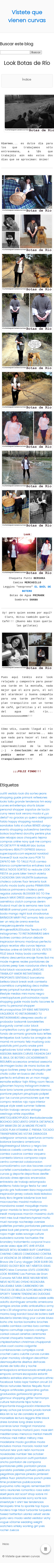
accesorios (19, 1061)
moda (29, 925)
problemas (14, 1482)
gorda (4, 1190)
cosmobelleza (21, 1170)
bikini (46, 933)
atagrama (19, 1310)
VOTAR (27, 1134)
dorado (5, 1178)
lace (3, 1090)
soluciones (19, 1498)
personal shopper (12, 809)
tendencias (36, 1502)
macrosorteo (9, 1202)
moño (46, 1218)
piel (16, 1230)
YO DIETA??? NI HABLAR (15, 845)
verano (25, 1110)
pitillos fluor (7, 1478)
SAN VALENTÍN (24, 877)
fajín (25, 1082)
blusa (49, 1318)
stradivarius (41, 913)
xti (20, 949)
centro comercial (11, 1162)
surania (19, 1238)
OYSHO (25, 1282)
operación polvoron (13, 1458)
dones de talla (10, 1366)
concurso (34, 909)
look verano (24, 813)
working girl (30, 1526)
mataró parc (31, 1430)
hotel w (36, 1402)
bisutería (6, 1318)
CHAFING (6, 1254)
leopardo (37, 989)
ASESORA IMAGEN (11, 1053)
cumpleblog (23, 985)
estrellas (16, 1378)
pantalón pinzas (35, 1466)
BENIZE (36, 825)
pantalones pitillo (11, 1466)
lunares (18, 1090)
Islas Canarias (17, 1270)
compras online (10, 841)
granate (30, 1033)
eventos (33, 921)
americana (45, 1302)
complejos (28, 1350)
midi (14, 1438)
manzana (38, 1426)
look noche (20, 857)
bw (44, 1146)
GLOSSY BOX (17, 1266)
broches (42, 1322)
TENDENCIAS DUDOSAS (35, 1294)
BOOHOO (6, 1122)
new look (44, 905)
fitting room (37, 1082)
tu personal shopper (21, 1005)
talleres (40, 1106)
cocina (19, 1346)
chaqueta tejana (35, 837)
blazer (40, 805)
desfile (44, 1174)
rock (45, 1230)
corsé (40, 1350)
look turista (22, 1037)
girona (37, 1394)
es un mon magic (37, 1078)
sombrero (6, 849)
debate (38, 937)
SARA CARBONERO (27, 1286)
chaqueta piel (41, 1070)
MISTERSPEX (41, 1009)
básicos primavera (13, 889)
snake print (35, 1045)
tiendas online (9, 949)
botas (41, 845)
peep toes (17, 965)
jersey (4, 989)
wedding (27, 1522)
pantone (6, 1094)
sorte (37, 1498)
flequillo (37, 1386)
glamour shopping (12, 1398)
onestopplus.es (10, 997)
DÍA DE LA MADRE (23, 1126)
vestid (27, 1518)
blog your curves (33, 1318)
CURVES (38, 1258)
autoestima (31, 829)
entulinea (38, 865)
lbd (46, 957)
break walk (26, 981)
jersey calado (24, 1194)
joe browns (24, 1410)
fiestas (26, 1386)
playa (4, 945)
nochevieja (26, 1222)
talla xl (18, 825)
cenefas (25, 1334)
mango (13, 913)
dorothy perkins (33, 833)
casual (14, 1334)
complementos (20, 865)
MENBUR (5, 909)
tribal (21, 1510)
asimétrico (7, 901)
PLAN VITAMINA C (20, 1130)
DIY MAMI (6, 1126)
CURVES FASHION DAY (37, 1053)
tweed (4, 1514)
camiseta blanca (11, 1158)
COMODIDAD (31, 1254)
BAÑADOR (6, 917)
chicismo (39, 1338)
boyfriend (16, 833)
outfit (3, 793)
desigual (36, 1029)
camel (18, 1025)
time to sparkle (24, 1506)
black (14, 981)
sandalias (6, 825)
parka (30, 885)
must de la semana (24, 905)
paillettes (6, 1226)
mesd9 (47, 1434)
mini (24, 993)
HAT (28, 1266)
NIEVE (3, 1282)
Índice (26, 79)
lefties (47, 1033)
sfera (43, 965)
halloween (22, 1190)
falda (4, 821)
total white (24, 1049)
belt (51, 1314)
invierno (45, 1086)
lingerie (18, 1198)
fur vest (42, 1186)
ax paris (14, 873)
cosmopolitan (41, 1170)
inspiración (7, 1194)
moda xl (37, 813)
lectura (19, 1418)
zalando (16, 893)
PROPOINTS (7, 977)
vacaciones (23, 969)
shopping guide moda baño (19, 1001)
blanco (40, 849)
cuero (15, 1354)
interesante (42, 1406)
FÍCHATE (40, 1126)
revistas (17, 1102)
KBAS (30, 1009)
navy (25, 841)
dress (15, 1178)
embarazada (27, 1370)
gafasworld (24, 1394)
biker (23, 873)
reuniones (13, 1490)
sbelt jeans (7, 1494)
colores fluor (20, 881)
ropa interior (37, 1102)
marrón (28, 1214)
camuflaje (16, 1330)
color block (30, 1025)
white (16, 1114)
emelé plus (44, 1370)
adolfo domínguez (12, 1302)
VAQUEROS (7, 1013)
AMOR (18, 973)
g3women (7, 1086)
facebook (6, 1382)
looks (3, 801)
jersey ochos (8, 1410)
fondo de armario (12, 1033)
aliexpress (27, 1017)
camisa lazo (30, 1326)
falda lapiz (21, 1382)
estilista (5, 1378)
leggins (30, 1418)
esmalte (5, 1082)
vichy (47, 1518)
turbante (32, 1510)
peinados (47, 1226)
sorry (30, 1498)
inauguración (25, 1406)
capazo (29, 1330)
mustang (38, 1041)
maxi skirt (47, 1430)
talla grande (16, 801)
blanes (17, 1318)
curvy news (7, 813)
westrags (6, 1114)
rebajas (11, 837)
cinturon (26, 937)
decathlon (41, 1358)
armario (47, 1138)
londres (13, 1422)
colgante (30, 1346)
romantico (28, 1490)
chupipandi (43, 1342)
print (16, 1045)
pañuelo (31, 1470)
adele (42, 1298)
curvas (34, 1354)
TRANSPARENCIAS (11, 1134)
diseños (27, 1362)
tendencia (32, 801)
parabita (6, 1470)
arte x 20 (5, 1310)
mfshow (5, 1438)
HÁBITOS (37, 1266)
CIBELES (17, 1254)
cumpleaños (8, 1029)
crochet (5, 1354)
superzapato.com (12, 853)
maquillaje (32, 1206)
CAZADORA (7, 877)
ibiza (33, 1190)
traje (14, 1510)
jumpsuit (14, 989)
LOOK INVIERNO (10, 1274)
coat (10, 1346)
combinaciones (10, 1350)
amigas (5, 1306)
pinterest (42, 1474)
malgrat (25, 1426)
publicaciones (31, 1482)
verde (4, 1246)
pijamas (20, 1474)
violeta (41, 873)
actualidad (30, 1298)
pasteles (19, 1470)
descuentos (18, 957)
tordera (5, 1510)
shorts (31, 805)
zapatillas (27, 1114)
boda (27, 953)
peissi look (7, 1230)
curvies (44, 1354)
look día (23, 793)
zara (31, 857)
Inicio (5, 1544)
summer (29, 1106)
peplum (17, 1094)
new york (17, 1450)
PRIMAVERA (42, 885)
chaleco (5, 881)
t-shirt (19, 1502)
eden (46, 1029)
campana (31, 1158)
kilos (3, 1414)
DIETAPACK (46, 1122)
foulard (5, 905)
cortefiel (5, 1170)
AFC (25, 1246)
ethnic (49, 1378)
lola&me (29, 1198)
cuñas (27, 825)
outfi (31, 1458)
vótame (14, 1522)
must (3, 1222)
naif (45, 1446)
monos (16, 1446)
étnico (44, 1049)
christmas (27, 1342)
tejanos (40, 945)
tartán (4, 1110)
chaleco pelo (35, 889)
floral (46, 1386)
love (38, 1198)
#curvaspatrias (10, 1009)
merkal (37, 1434)
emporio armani (11, 1374)
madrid (24, 1202)
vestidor (37, 1518)
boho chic (6, 1322)
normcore (37, 1450)
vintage (36, 1110)
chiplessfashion (10, 1342)
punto (24, 1045)
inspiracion (7, 941)
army (50, 1306)
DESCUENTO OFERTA (26, 1122)
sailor (46, 1490)
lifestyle (5, 993)
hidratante (17, 1402)
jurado (37, 1410)
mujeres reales (18, 961)
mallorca (35, 1202)
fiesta (32, 1186)
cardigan (41, 1330)
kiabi (37, 1194)
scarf (23, 1494)
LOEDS (4, 1130)
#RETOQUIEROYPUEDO (14, 1118)
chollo (4, 1074)
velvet (37, 1514)
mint (3, 1218)
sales (19, 1234)
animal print (19, 909)
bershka (45, 829)
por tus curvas (10, 1098)
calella (4, 1326)
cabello (16, 1150)
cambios (16, 1326)
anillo (24, 1306)
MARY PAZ (20, 917)
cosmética (7, 985)
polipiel (44, 1094)
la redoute (35, 869)
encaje (30, 957)
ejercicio (24, 1178)
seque (4, 1106)
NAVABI (35, 1278)
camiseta (40, 981)
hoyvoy (19, 1086)
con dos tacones (32, 1166)
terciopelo (7, 1506)
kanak (46, 1410)
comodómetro (10, 1166)
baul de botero (37, 1314)
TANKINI (15, 1294)
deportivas (31, 1174)
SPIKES (48, 1290)
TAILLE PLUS (28, 861)
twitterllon (15, 1514)
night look (25, 913)
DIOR (37, 1262)
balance (5, 1142)
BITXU (13, 1250)
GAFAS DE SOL (32, 949)
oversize (39, 1222)
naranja (13, 1222)
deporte (18, 1174)
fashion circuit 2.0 (40, 1382)
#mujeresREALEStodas (15, 929)
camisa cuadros (11, 1154)
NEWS (44, 1278)
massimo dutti (43, 1214)
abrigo (46, 825)
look (47, 865)
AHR (31, 1246)
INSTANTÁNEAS (32, 973)
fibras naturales (10, 1386)
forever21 (6, 857)
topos (45, 1506)
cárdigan (27, 1358)
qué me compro (40, 841)
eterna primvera (34, 1378)
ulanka (27, 1514)
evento (4, 829)
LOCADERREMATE (37, 1057)
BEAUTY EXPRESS (24, 849)
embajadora (8, 1370)
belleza (5, 981)
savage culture (33, 1234)
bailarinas (40, 877)
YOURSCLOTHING (11, 1298)
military (32, 1438)
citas (3, 1346)
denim (41, 901)
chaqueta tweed (21, 1338)
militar (22, 1438)
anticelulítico (37, 1306)
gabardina (32, 1390)
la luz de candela (22, 1414)
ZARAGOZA (40, 1134)
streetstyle (7, 1502)
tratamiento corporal (28, 1242)
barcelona (37, 977)
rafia (17, 1486)
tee (26, 1502)
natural (5, 1450)
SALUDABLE (7, 1286)
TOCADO (48, 1130)
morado (27, 1446)
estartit (42, 1374)
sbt (17, 1494)
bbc (33, 845)
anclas (15, 1306)
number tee (24, 1454)
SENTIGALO (22, 977)
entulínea (19, 1078)
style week (16, 1106)
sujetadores (8, 1049)
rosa (39, 1490)
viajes (35, 1049)
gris (11, 1190)
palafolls (6, 1045)
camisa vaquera (34, 1154)
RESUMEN (6, 1061)
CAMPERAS (43, 1250)
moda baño (17, 885)
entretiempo (18, 805)
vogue (4, 1522)
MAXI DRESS (17, 897)
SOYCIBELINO (34, 1290)
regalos (5, 893)
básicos (5, 1150)
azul (30, 1310)
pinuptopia (31, 1094)
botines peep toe (19, 1070)
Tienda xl (36, 929)
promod (35, 1230)
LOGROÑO (42, 1270)
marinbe (5, 1430)
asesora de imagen (38, 897)
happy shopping (19, 821)
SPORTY (5, 1294)
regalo (25, 1486)
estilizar (17, 1082)
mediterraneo (9, 1434)
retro (3, 1490)
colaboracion (33, 1162)
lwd (44, 1198)
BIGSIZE (4, 1250)
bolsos (4, 833)
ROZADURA (37, 1282)
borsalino (30, 1322)
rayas (44, 997)
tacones (44, 1001)
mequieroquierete (12, 925)
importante (7, 1406)
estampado (37, 1182)
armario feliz (35, 917)
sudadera (7, 1238)
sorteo (34, 793)
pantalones (32, 1226)
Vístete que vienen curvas (22, 1556)
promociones (29, 1098)
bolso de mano (25, 1066)
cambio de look (32, 1150)
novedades (7, 1454)
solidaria (6, 1498)
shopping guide (10, 797)
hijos (28, 1402)
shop (31, 1494)
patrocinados (30, 997)
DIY (24, 1009)
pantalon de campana (25, 1462)
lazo (40, 1033)
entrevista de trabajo (14, 1182)
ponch (38, 1478)
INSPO (4, 1270)
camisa (16, 937)
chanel (4, 1338)
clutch (19, 901)
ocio (47, 1041)
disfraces (39, 1362)
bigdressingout (10, 1146)
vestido (13, 793)
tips (50, 965)
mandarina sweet (12, 1206)
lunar (15, 1426)
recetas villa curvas (22, 945)
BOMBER (23, 1250)
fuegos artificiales (12, 1390)
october (38, 1454)
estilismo (5, 1186)
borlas (18, 1322)
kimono (20, 941)
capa (42, 1158)
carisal (4, 1334)
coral (47, 1166)
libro (10, 1198)
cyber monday (10, 1358)
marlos (17, 1430)
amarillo (31, 1302)
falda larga (20, 1186)
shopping (16, 829)
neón (26, 1450)
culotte (24, 1354)
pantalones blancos (37, 1090)
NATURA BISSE (21, 1278)
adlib (50, 1298)
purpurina (6, 1486)
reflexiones (40, 797)
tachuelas (32, 1238)
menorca (25, 1434)
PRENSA (37, 1130)
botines (5, 937)
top (37, 1506)
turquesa (45, 1510)
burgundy (6, 1025)
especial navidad (36, 853)
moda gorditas (25, 1442)
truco (46, 1242)
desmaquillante (10, 1362)
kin (8, 1414)
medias (16, 993)
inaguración (44, 1190)
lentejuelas (7, 1037)
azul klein (40, 1310)
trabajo (14, 1110)
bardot (22, 1314)
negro (40, 993)
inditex (44, 985)
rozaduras (32, 965)
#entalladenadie (41, 1118)
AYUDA (39, 1246)
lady (3, 1198)
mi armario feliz (20, 1041)
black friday (15, 953)
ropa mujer (7, 1234)
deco (35, 985)
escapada (30, 1374)
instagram (32, 1086)
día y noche (28, 1366)
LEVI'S (31, 1270)
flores (40, 957)
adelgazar (7, 1138)
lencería (34, 881)
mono (31, 993)
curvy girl (24, 1029)
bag (13, 1314)
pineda (31, 1474)
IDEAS (47, 1266)
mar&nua (32, 941)
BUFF (32, 1250)
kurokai (25, 989)
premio (24, 1230)
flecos (49, 1082)
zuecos (14, 1530)
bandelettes (35, 1021)
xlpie (19, 1246)
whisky (17, 1526)
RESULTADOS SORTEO (13, 869)
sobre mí (42, 1494)
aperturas (35, 1138)
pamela (18, 1226)
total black (7, 969)
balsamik (20, 1021)
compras (30, 901)
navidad (37, 821)
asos (20, 837)
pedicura (43, 1470)
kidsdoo (46, 1194)
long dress (26, 1422)
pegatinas (7, 1474)
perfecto (45, 941)
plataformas (24, 1478)
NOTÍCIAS (14, 1282)
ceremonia (38, 1334)
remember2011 (40, 1486)
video (12, 1246)
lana (10, 1090)
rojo (25, 1102)
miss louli (12, 1218)
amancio (21, 1138)
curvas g (6, 1174)
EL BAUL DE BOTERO (12, 1057)
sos (44, 1498)
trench (31, 873)
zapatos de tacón (37, 809)
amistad (33, 1061)
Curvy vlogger (23, 1262)
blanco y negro (31, 1146)
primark (27, 797)
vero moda (15, 1518)
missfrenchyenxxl (30, 1218)
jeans (42, 793)
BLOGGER (29, 893)
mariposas (15, 1214)
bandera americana (26, 1142)
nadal (38, 1446)
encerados (38, 1178)
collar (12, 1074)
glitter (30, 1398)
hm (42, 801)
